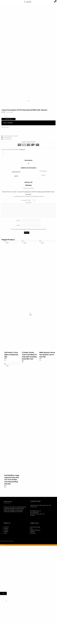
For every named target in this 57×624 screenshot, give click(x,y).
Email (18, 225)
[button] (28, 122)
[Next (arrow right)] (54, 312)
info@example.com (36, 510)
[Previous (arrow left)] (2, 312)
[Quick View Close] (6, 601)
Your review (28, 202)
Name (18, 220)
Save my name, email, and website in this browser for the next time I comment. (29, 229)
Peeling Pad (22, 149)
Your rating (24, 200)
